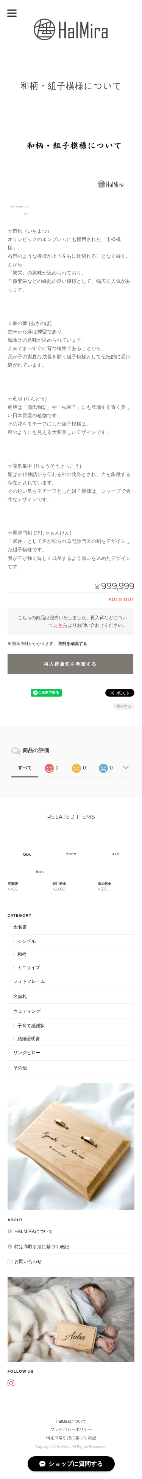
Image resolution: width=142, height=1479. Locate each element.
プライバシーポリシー (71, 1429)
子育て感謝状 (31, 1025)
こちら (60, 625)
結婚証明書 (28, 1038)
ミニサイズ (28, 967)
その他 (20, 1067)
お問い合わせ (28, 1261)
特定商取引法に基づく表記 (41, 1246)
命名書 (20, 926)
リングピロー (27, 1052)
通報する (123, 706)
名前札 (20, 996)
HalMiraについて (33, 1231)
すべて (25, 767)
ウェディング (27, 1011)
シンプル (26, 941)
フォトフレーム (29, 981)
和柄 (22, 954)
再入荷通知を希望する (70, 664)
